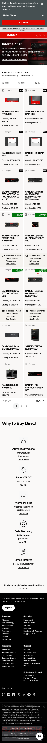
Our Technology (8, 623)
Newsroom (6, 631)
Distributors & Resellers (33, 631)
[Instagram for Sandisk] (3, 694)
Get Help (27, 650)
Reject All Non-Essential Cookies (22, 733)
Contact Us (6, 639)
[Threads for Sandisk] (34, 694)
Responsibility (7, 625)
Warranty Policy (30, 652)
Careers (5, 636)
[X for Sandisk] (18, 694)
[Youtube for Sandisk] (29, 694)
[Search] (44, 35)
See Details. (11, 264)
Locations (6, 634)
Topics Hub (6, 650)
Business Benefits (9, 652)
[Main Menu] (3, 35)
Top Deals (27, 625)
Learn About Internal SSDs (14, 60)
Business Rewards (9, 658)
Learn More (23, 460)
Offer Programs (8, 663)
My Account (28, 620)
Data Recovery (7, 661)
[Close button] (42, 4)
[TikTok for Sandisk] (13, 694)
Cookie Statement (27, 723)
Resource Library (30, 658)
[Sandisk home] (13, 35)
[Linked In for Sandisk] (24, 694)
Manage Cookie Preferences (22, 728)
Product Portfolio (30, 623)
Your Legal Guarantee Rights (32, 664)
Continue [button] (23, 22)
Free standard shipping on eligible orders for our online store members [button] (23, 29)
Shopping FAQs (29, 634)
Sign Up (23, 485)
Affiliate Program (8, 666)
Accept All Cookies (22, 739)
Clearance (27, 628)
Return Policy (29, 655)
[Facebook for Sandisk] (8, 694)
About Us (5, 620)
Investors (5, 628)
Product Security (30, 661)
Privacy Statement (11, 723)
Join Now (23, 514)
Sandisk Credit (7, 655)
